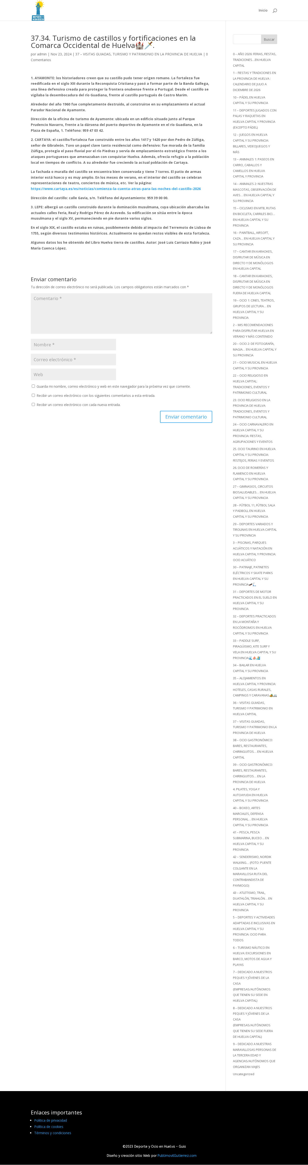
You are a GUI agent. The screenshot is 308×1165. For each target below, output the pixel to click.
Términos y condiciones (52, 1133)
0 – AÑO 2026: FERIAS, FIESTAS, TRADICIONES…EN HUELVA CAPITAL (254, 60)
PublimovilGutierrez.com (177, 1156)
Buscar (269, 39)
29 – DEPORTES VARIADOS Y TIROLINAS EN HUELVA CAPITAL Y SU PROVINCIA (255, 530)
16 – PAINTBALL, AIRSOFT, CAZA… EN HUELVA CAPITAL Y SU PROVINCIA (254, 238)
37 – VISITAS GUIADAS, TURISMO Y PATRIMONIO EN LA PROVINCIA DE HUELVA (138, 54)
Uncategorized (243, 1074)
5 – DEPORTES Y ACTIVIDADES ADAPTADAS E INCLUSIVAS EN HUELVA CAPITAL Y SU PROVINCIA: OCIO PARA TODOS (254, 928)
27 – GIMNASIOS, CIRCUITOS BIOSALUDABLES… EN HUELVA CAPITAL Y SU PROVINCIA (254, 492)
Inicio (263, 11)
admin (42, 54)
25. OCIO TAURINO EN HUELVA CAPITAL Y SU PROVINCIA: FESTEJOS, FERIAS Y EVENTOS (254, 455)
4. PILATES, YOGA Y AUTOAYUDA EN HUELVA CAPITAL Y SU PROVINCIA (250, 795)
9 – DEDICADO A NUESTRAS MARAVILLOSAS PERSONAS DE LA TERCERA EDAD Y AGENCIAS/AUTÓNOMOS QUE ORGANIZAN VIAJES (254, 1055)
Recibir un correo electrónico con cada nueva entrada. (79, 404)
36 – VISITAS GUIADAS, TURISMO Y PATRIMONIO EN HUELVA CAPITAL (253, 708)
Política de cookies (48, 1126)
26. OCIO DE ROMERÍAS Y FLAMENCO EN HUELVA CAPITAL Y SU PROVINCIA (250, 473)
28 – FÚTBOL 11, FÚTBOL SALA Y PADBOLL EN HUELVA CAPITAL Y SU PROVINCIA (254, 511)
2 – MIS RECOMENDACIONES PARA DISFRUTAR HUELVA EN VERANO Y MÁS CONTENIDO (253, 331)
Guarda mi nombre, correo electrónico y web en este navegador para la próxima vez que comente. (114, 386)
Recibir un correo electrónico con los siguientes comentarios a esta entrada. (96, 395)
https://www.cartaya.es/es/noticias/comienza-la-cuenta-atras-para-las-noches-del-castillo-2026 (116, 188)
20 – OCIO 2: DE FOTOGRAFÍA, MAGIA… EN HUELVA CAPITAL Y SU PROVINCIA (254, 349)
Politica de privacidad (50, 1120)
